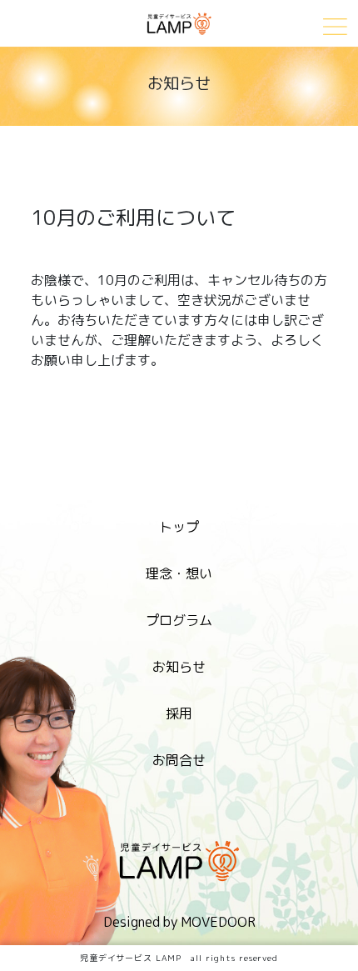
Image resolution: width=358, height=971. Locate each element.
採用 (179, 713)
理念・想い (179, 573)
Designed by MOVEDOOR (179, 922)
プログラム (179, 620)
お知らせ (179, 667)
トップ (179, 527)
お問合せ (179, 760)
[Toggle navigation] (335, 25)
